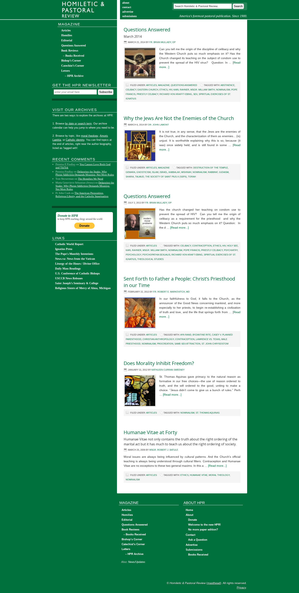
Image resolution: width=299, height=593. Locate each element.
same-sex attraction (187, 343)
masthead (213, 583)
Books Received (198, 554)
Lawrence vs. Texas (208, 339)
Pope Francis (191, 250)
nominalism (223, 89)
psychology (133, 254)
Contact (190, 534)
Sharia (130, 176)
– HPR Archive (74, 75)
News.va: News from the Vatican (75, 258)
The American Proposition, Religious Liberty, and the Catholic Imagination (82, 194)
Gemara (130, 172)
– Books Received (73, 55)
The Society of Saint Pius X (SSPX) (166, 176)
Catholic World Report (69, 244)
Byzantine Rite (202, 334)
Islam (155, 172)
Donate (84, 225)
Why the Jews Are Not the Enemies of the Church (179, 118)
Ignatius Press (63, 249)
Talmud (139, 176)
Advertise (192, 544)
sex (195, 94)
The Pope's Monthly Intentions (74, 253)
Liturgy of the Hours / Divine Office (77, 263)
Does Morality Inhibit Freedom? (159, 363)
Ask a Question (197, 539)
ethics (163, 89)
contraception (202, 245)
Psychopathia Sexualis (156, 254)
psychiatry (231, 250)
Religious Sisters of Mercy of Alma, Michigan (83, 288)
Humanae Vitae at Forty (150, 432)
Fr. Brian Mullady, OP (162, 42)
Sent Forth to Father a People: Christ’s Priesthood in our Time (179, 281)
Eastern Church (147, 89)
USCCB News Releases (69, 278)
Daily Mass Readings (68, 268)
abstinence (227, 85)
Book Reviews (69, 50)
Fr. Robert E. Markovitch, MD (171, 291)
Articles (151, 85)
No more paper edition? (203, 529)
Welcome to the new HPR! (204, 524)
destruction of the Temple (210, 167)
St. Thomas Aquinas (207, 412)
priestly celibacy (147, 94)
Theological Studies (150, 259)
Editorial (66, 40)
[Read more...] (179, 227)
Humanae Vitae (198, 475)
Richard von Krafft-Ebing (175, 94)
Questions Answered (147, 29)
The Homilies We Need (90, 178)
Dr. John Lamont (158, 124)
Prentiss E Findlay (65, 164)
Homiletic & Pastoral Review (84, 9)
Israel (163, 172)
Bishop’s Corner (71, 60)
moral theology (219, 475)
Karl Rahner (181, 89)
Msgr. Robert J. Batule (163, 450)
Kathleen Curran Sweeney (168, 370)
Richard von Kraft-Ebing (187, 254)
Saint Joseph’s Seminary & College (76, 283)
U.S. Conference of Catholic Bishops (77, 273)
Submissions (194, 549)
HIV (170, 89)
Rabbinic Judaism (218, 172)
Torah (192, 176)
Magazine (164, 85)
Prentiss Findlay (64, 171)
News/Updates (136, 561)
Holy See (232, 245)
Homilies (66, 35)
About (189, 514)
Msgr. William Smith (202, 89)
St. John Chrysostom (215, 343)
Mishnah (186, 172)
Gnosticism (143, 172)
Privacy (241, 587)
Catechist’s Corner (72, 65)
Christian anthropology (158, 339)
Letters (65, 70)
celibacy (131, 89)
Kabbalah (174, 172)
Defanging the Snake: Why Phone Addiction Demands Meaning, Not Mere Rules (85, 173)
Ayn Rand (185, 334)
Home (189, 510)
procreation (165, 343)
